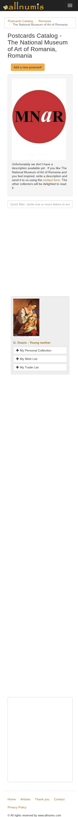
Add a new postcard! (28, 67)
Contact (59, 799)
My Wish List (28, 359)
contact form (51, 180)
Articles (25, 799)
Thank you (42, 799)
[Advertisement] (39, 257)
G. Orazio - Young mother (31, 342)
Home (12, 799)
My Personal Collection (35, 350)
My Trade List (29, 367)
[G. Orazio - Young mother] (26, 318)
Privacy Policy (17, 807)
